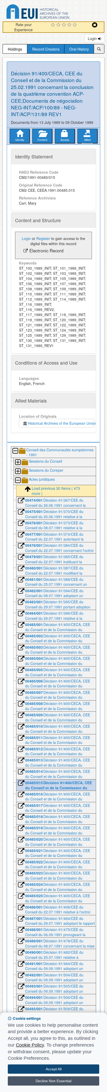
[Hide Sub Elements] (15, 451)
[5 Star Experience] (75, 25)
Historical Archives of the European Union (61, 423)
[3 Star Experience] (64, 25)
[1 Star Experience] (53, 25)
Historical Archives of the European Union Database (52, 12)
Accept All (54, 1069)
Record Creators (45, 49)
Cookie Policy (30, 1045)
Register (43, 238)
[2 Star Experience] (59, 25)
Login (93, 38)
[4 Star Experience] (70, 25)
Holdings (15, 49)
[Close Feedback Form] (94, 25)
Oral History (79, 49)
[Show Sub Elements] (18, 462)
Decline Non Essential (53, 1081)
